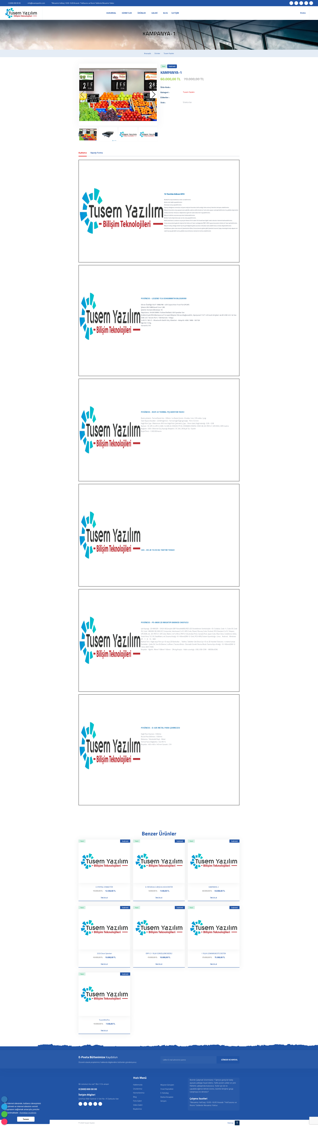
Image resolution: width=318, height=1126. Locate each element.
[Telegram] (4, 1107)
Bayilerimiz (137, 1108)
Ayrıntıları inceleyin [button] (28, 1113)
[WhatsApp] (4, 1114)
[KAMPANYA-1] (118, 94)
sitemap (230, 1123)
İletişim (163, 1101)
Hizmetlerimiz (138, 1092)
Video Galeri (137, 1105)
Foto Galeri (137, 1100)
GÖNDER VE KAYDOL (229, 1059)
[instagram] (4, 1122)
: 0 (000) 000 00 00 (14, 3)
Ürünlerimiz (137, 1088)
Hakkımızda (137, 1084)
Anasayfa (147, 53)
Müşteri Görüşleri (167, 1084)
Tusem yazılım (169, 53)
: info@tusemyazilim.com (36, 3)
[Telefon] (4, 1099)
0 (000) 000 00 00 (88, 1089)
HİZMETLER (127, 13)
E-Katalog (164, 1092)
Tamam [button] (26, 1119)
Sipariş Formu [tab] (96, 152)
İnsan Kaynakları (166, 1088)
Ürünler (157, 53)
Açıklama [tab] (83, 152)
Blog (135, 1096)
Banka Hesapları (166, 1097)
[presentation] (82, 94)
